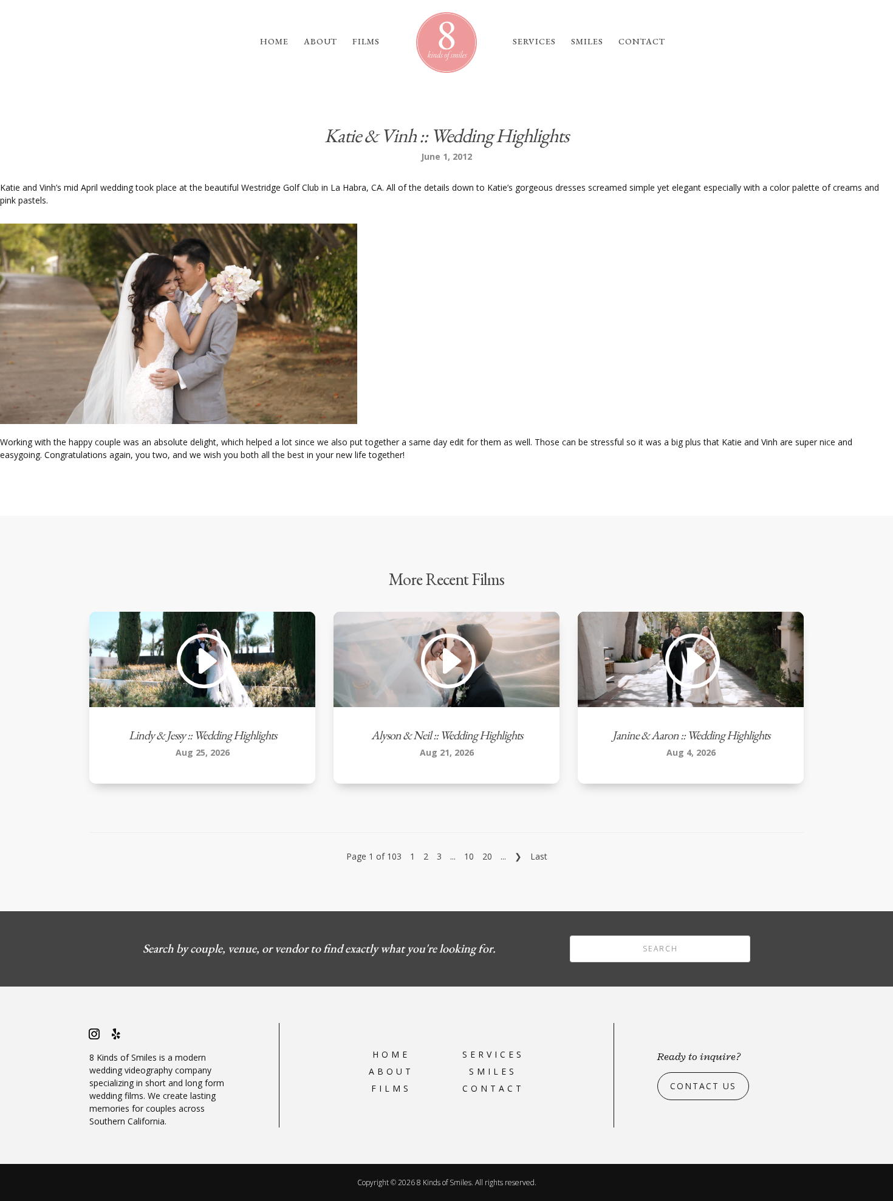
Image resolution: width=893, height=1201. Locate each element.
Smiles (587, 42)
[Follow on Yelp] (116, 1034)
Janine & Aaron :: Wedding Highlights (691, 735)
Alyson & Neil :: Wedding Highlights (446, 735)
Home (274, 42)
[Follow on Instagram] (94, 1034)
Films (366, 42)
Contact (641, 42)
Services (534, 42)
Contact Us (703, 1086)
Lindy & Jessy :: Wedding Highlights (202, 735)
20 (487, 856)
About (320, 42)
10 (469, 856)
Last (538, 856)
